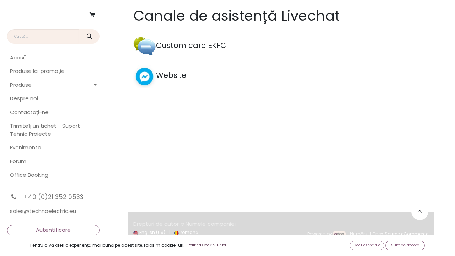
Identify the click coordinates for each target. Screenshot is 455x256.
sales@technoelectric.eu (43, 211)
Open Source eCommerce (400, 234)
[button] (419, 211)
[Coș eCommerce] (92, 14)
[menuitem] (53, 58)
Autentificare (53, 230)
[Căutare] (89, 36)
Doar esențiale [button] (367, 245)
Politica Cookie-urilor (207, 245)
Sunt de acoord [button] (405, 245)
